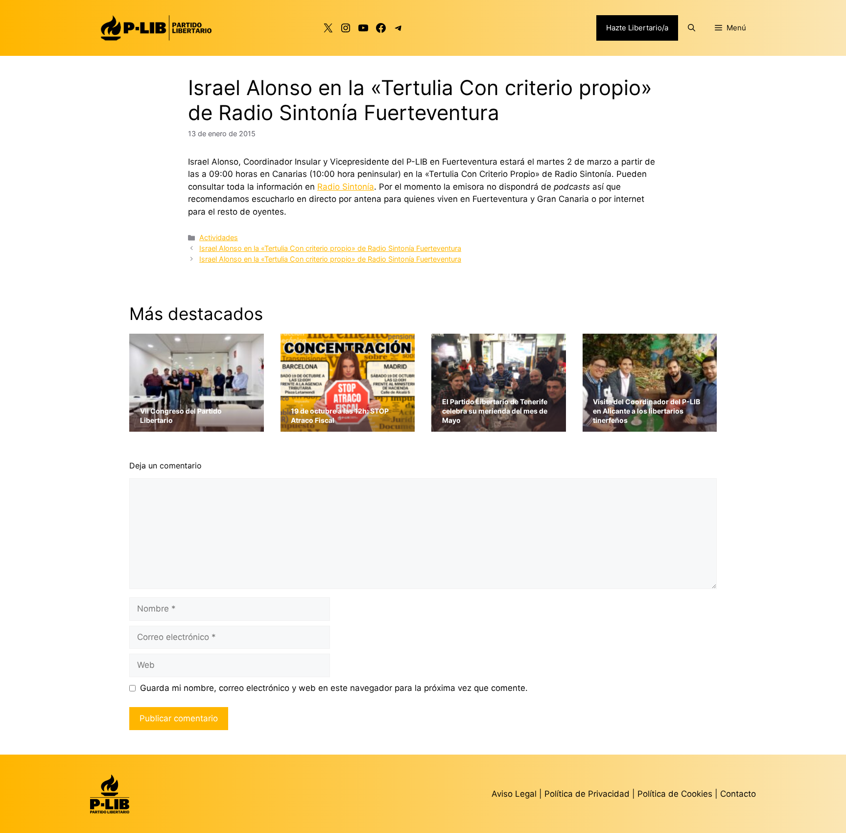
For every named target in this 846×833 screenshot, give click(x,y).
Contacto (738, 794)
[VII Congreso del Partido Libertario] (196, 425)
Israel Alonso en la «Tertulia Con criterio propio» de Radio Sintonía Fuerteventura (330, 248)
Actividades (218, 237)
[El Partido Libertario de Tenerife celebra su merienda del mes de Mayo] (498, 425)
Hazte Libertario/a (637, 27)
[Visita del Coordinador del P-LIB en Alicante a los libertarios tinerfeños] (650, 425)
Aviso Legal (514, 794)
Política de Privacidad (588, 794)
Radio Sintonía (345, 187)
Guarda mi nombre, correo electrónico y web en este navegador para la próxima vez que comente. (334, 688)
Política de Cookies (674, 794)
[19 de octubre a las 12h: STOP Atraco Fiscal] (348, 425)
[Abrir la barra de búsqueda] (691, 28)
